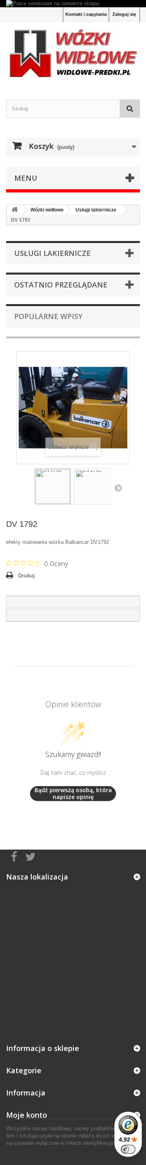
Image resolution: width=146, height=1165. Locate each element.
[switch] (128, 1149)
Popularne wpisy (48, 316)
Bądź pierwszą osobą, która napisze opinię (73, 793)
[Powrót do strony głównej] (14, 210)
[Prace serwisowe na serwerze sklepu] (73, 3)
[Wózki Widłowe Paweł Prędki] (73, 53)
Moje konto (26, 1115)
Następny (118, 488)
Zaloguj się (124, 14)
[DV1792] (53, 486)
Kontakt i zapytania (86, 14)
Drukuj (26, 576)
